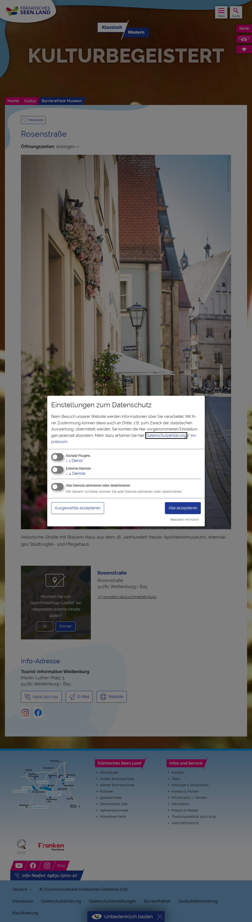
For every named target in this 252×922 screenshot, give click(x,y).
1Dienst (74, 460)
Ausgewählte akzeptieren (77, 508)
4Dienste (75, 473)
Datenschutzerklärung (166, 435)
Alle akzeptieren (183, 508)
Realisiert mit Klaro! (184, 519)
